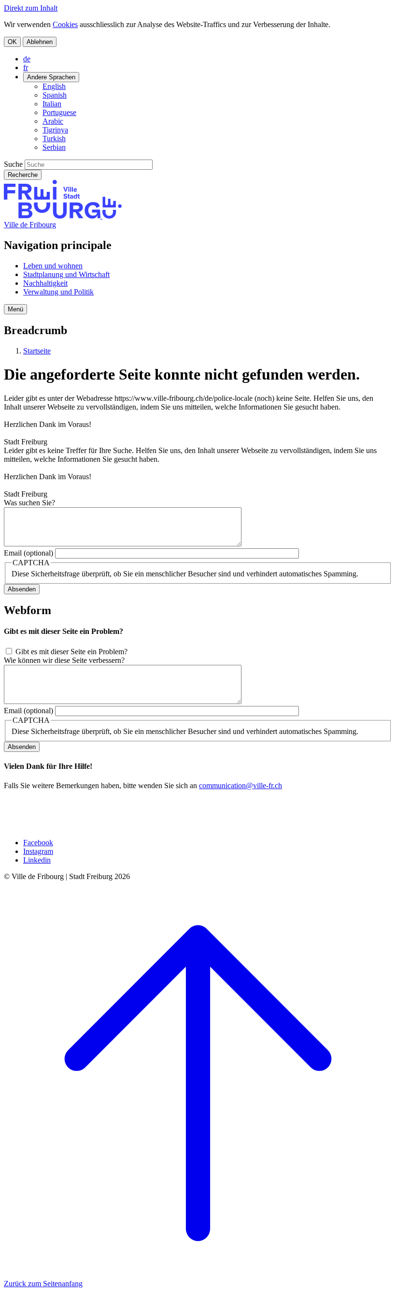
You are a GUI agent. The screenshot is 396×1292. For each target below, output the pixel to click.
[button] (15, 309)
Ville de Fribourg (30, 224)
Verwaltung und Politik (58, 292)
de (26, 59)
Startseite (37, 351)
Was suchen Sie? (29, 503)
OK (12, 41)
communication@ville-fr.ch (240, 785)
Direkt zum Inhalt (30, 8)
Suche (13, 164)
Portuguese (59, 112)
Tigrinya (55, 130)
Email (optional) (28, 553)
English (54, 86)
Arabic (52, 121)
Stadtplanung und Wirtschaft (66, 274)
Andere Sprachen (51, 77)
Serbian (54, 147)
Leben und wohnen (53, 266)
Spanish (54, 95)
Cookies (65, 24)
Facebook (38, 842)
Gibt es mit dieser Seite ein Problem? (71, 651)
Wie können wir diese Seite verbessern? (64, 660)
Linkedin (37, 860)
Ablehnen (40, 41)
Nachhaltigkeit (45, 283)
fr (25, 67)
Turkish (54, 138)
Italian (51, 104)
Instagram (38, 851)
